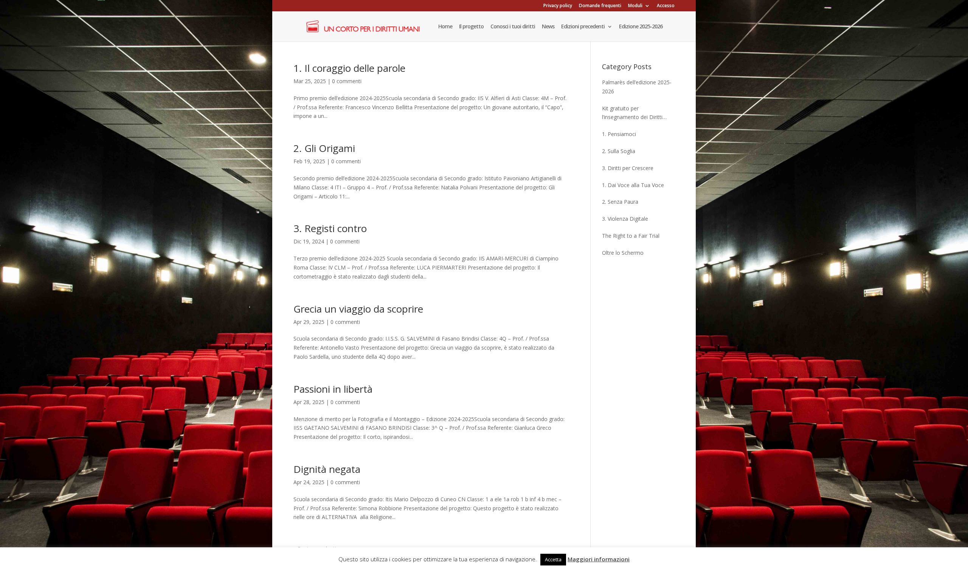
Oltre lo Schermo (623, 252)
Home (445, 27)
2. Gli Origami (324, 148)
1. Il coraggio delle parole (349, 68)
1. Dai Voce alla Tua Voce (633, 185)
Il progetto (471, 27)
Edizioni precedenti (583, 27)
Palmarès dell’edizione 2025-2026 (637, 87)
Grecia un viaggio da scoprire (358, 309)
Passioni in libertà (332, 389)
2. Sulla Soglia (618, 151)
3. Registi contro (330, 228)
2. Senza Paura (620, 201)
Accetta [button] (553, 559)
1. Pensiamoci (619, 134)
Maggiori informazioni (599, 559)
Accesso (666, 6)
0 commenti (346, 81)
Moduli (635, 6)
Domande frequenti (600, 6)
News (548, 27)
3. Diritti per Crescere (627, 168)
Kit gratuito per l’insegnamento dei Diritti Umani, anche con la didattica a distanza (638, 113)
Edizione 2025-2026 (640, 27)
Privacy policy (557, 6)
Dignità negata (326, 469)
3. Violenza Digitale (625, 218)
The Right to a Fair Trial (630, 235)
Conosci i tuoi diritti (512, 27)
